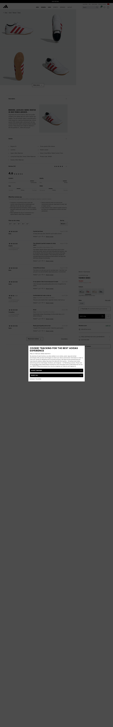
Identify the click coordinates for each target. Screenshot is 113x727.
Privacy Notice (35, 364)
